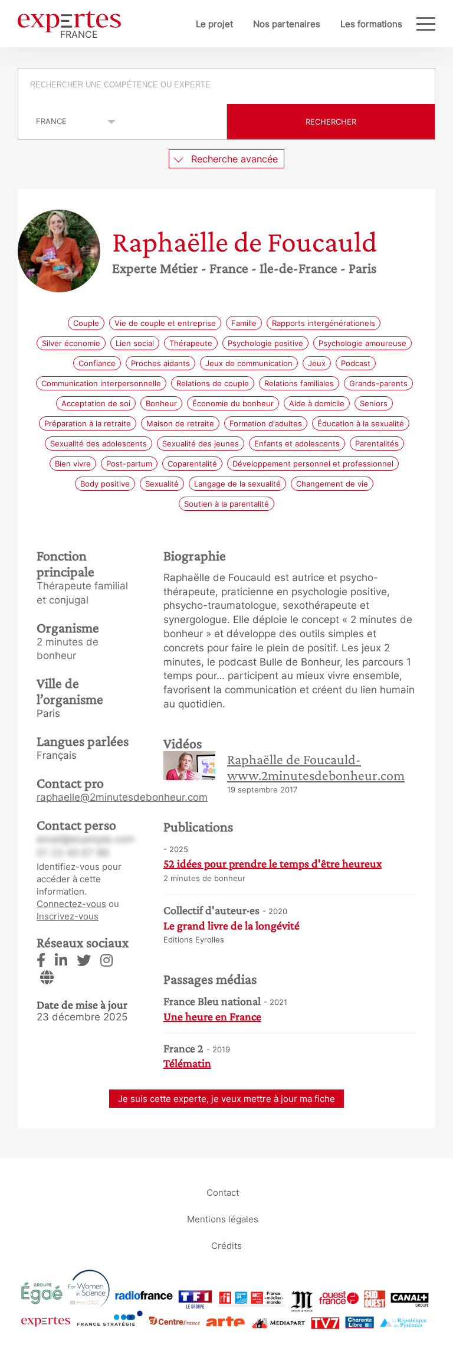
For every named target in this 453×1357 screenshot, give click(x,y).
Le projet (214, 24)
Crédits (226, 1245)
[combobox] (226, 86)
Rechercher (331, 121)
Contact (222, 1192)
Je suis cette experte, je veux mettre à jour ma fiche (226, 1098)
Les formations (371, 24)
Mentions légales (222, 1218)
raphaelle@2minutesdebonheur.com (122, 797)
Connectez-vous (71, 903)
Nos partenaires (286, 24)
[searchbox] (227, 86)
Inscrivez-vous (68, 916)
